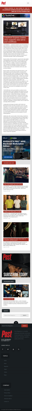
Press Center (8, 8)
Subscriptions (7, 390)
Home (5, 360)
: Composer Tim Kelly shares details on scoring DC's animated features (15, 239)
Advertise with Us (8, 398)
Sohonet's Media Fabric (9, 298)
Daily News (19, 8)
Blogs (5, 375)
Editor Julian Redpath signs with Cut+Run (13, 184)
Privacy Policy (7, 392)
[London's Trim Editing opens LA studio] (16, 202)
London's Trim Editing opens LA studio (12, 211)
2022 (26, 8)
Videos (5, 372)
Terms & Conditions (8, 395)
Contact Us (6, 401)
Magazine (6, 366)
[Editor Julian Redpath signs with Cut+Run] (16, 175)
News (5, 363)
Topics (5, 369)
